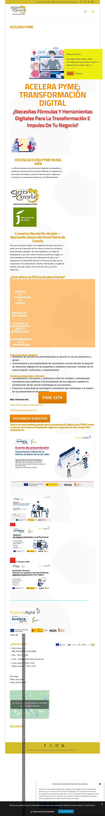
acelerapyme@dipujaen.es (23, 410)
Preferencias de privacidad (43, 811)
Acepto (70, 73)
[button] (100, 784)
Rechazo (79, 73)
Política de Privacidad (18, 682)
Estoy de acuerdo (65, 811)
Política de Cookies (17, 679)
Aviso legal (14, 676)
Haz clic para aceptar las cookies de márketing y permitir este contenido (29, 704)
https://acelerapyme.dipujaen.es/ (26, 405)
